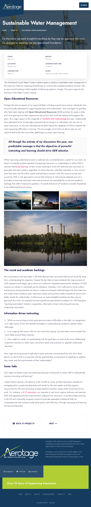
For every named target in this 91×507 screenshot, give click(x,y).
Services (36, 494)
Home (4, 30)
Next (51, 423)
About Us (28, 494)
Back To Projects (25, 423)
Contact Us (61, 494)
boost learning (22, 166)
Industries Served (48, 494)
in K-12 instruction (28, 392)
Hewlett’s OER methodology (54, 118)
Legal (69, 494)
